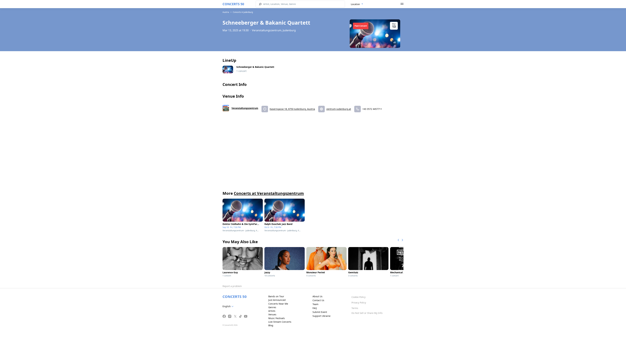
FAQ (315, 308)
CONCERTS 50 (233, 4)
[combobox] (357, 4)
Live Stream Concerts (279, 321)
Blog (270, 325)
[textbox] (229, 306)
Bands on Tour (276, 296)
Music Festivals (276, 318)
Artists (271, 310)
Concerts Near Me (278, 303)
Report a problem (232, 286)
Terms (354, 308)
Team (315, 304)
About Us (317, 296)
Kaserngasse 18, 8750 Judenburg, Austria (292, 108)
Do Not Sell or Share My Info (366, 313)
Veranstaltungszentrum (244, 108)
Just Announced (277, 299)
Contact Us (318, 300)
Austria (226, 12)
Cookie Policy (358, 297)
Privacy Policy (358, 302)
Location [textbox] (355, 4)
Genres (272, 307)
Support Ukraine (321, 315)
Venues (272, 314)
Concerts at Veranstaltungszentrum (269, 193)
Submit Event (320, 312)
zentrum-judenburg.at (338, 108)
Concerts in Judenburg (243, 12)
